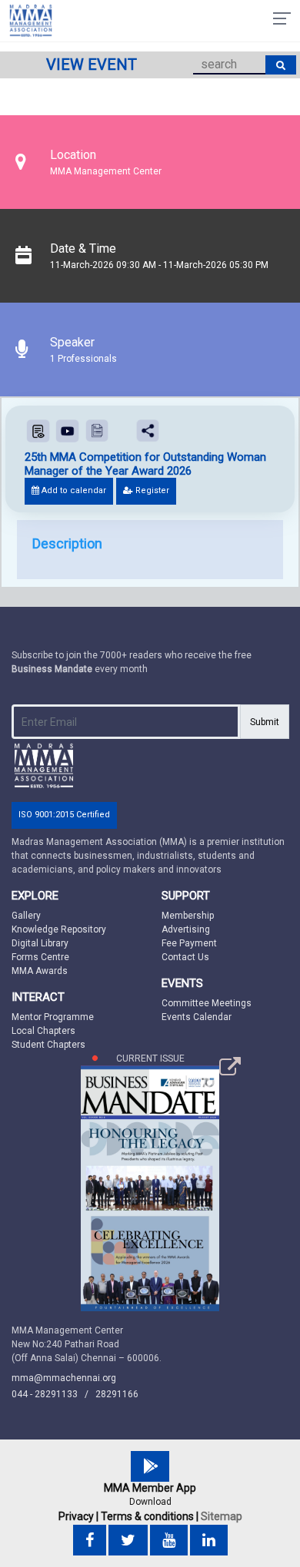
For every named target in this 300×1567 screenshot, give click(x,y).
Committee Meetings (207, 1003)
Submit (264, 722)
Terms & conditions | (149, 1516)
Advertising (186, 929)
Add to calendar (72, 490)
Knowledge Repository (59, 929)
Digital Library (40, 943)
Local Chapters (43, 1030)
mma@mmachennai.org (64, 1378)
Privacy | (78, 1516)
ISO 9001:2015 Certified (64, 815)
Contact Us (185, 957)
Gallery (26, 915)
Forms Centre (40, 957)
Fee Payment (189, 943)
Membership (188, 915)
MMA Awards (40, 971)
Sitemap (221, 1516)
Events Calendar (197, 1017)
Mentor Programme (53, 1017)
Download (150, 1501)
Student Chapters (48, 1044)
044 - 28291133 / (53, 1394)
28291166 (116, 1394)
